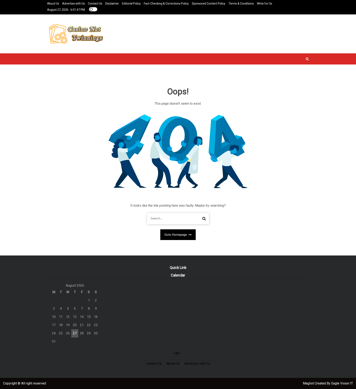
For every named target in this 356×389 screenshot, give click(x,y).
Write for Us (264, 3)
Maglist (309, 383)
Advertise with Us (73, 3)
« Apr (176, 353)
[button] (307, 59)
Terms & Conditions (241, 3)
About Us (53, 3)
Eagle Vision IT (342, 383)
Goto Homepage (176, 235)
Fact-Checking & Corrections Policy (166, 3)
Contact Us (95, 3)
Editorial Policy (131, 3)
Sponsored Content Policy (208, 3)
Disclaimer (112, 3)
